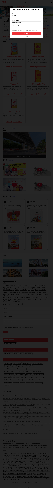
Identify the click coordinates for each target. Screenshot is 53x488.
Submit (26, 33)
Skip (26, 36)
